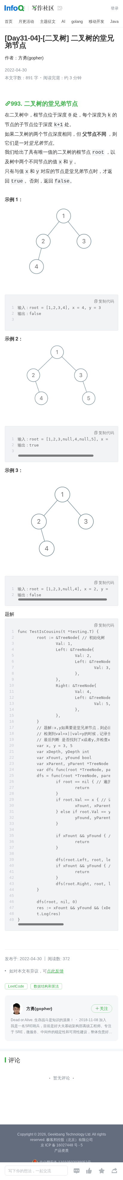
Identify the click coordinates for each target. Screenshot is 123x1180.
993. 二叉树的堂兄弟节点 (44, 103)
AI (63, 21)
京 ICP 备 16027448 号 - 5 (62, 1145)
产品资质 (61, 1150)
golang (77, 21)
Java (114, 21)
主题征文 (48, 21)
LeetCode (16, 986)
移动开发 (96, 21)
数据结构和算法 (46, 986)
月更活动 (26, 21)
